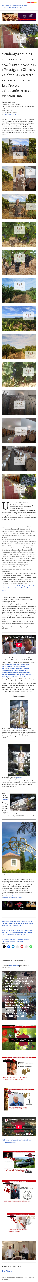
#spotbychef (6, 677)
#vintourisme (24, 664)
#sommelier (6, 672)
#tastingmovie (21, 666)
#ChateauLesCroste (18, 677)
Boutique (19, 777)
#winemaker (23, 670)
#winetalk (6, 674)
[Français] (31, 2)
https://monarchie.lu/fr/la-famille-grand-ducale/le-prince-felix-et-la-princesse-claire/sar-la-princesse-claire (19, 588)
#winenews (25, 672)
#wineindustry (15, 674)
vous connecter (14, 966)
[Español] (35, 2)
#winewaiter (26, 674)
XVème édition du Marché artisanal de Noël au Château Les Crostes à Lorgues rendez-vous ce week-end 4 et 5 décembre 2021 (17, 923)
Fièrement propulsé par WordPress (12, 1277)
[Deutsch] (33, 2)
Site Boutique (18, 728)
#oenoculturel (23, 668)
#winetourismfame (12, 664)
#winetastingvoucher (10, 668)
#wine (16, 670)
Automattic (5, 1279)
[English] (28, 2)
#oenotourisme (7, 670)
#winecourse (16, 672)
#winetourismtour (9, 666)
